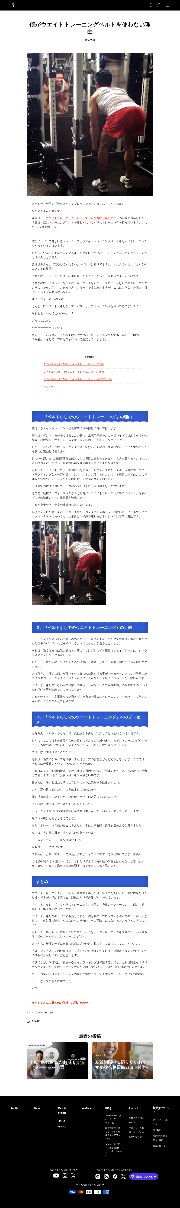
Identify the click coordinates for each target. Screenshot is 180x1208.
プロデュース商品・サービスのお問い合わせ (136, 1132)
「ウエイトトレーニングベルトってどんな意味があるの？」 (81, 218)
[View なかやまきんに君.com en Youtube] (56, 1176)
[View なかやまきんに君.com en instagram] (65, 1175)
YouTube (87, 1108)
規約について (161, 1110)
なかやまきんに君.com (93, 1184)
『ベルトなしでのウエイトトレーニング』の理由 (74, 364)
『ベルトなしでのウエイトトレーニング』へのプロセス (78, 379)
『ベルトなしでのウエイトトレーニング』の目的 (74, 371)
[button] (150, 5)
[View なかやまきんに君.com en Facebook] (115, 1176)
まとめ (49, 386)
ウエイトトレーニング (42, 1012)
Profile (14, 1108)
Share (36, 1021)
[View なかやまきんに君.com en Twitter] (73, 1175)
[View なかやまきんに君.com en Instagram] (98, 1176)
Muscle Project (62, 1110)
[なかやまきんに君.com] (13, 5)
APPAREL (62, 1127)
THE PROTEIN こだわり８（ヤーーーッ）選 (113, 1119)
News (37, 1108)
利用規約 (157, 1130)
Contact (133, 1108)
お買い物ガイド (160, 1146)
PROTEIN (61, 1121)
